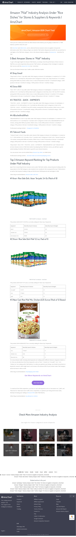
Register (70, 2)
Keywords (19, 501)
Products (20, 2)
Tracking (19, 509)
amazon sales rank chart (32, 174)
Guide (57, 499)
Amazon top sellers (38, 152)
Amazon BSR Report (61, 509)
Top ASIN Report (60, 506)
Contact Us (37, 511)
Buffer (45, 472)
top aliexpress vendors (32, 396)
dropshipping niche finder (32, 371)
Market (39, 2)
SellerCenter (23, 48)
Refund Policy (37, 504)
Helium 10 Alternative (39, 516)
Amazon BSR (31, 392)
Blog (57, 504)
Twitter (26, 472)
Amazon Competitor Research (41, 521)
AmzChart (15, 48)
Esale (18, 531)
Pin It (55, 472)
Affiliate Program (38, 499)
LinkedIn (51, 472)
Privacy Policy (37, 506)
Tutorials (58, 501)
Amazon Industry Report (62, 511)
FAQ (35, 513)
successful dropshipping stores (42, 155)
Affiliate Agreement (39, 501)
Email (41, 472)
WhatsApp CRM (21, 526)
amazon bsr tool (26, 66)
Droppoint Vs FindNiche (33, 128)
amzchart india (30, 155)
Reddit (31, 472)
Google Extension (38, 518)
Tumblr (36, 472)
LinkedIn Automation (22, 529)
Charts (34, 2)
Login (65, 2)
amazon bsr (53, 52)
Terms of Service (38, 509)
